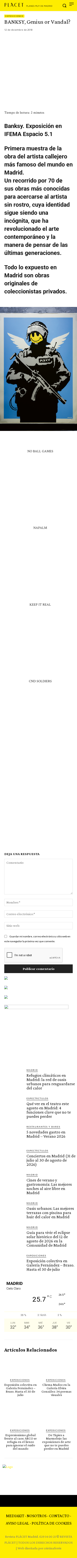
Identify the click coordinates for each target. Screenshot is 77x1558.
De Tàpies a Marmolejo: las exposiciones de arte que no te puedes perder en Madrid (56, 1441)
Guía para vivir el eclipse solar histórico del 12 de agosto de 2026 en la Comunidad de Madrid (48, 1238)
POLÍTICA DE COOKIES (51, 1523)
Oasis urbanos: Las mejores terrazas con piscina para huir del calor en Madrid (50, 1212)
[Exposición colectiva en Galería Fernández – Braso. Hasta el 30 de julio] (13, 1263)
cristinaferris (52, 1548)
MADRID (32, 1070)
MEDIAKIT (15, 1515)
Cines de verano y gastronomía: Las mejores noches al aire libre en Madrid (49, 1186)
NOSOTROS (36, 1515)
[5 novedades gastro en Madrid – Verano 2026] (13, 1134)
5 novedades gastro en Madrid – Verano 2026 (46, 1134)
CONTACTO (59, 1515)
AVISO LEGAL (17, 1523)
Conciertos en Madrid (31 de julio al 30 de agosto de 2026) (51, 1160)
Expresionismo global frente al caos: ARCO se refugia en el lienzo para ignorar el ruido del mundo (20, 1441)
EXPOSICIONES (14, 16)
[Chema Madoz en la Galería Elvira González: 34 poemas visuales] (56, 1365)
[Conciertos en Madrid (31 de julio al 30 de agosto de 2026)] (13, 1158)
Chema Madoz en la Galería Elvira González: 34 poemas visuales (56, 1390)
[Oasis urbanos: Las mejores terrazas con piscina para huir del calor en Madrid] (13, 1210)
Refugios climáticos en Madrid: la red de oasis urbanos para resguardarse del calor (51, 1081)
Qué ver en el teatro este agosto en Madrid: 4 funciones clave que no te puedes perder (49, 1110)
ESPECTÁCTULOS (37, 1098)
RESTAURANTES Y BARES (43, 1126)
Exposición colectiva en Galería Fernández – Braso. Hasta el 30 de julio (50, 1265)
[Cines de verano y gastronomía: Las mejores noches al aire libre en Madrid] (13, 1182)
